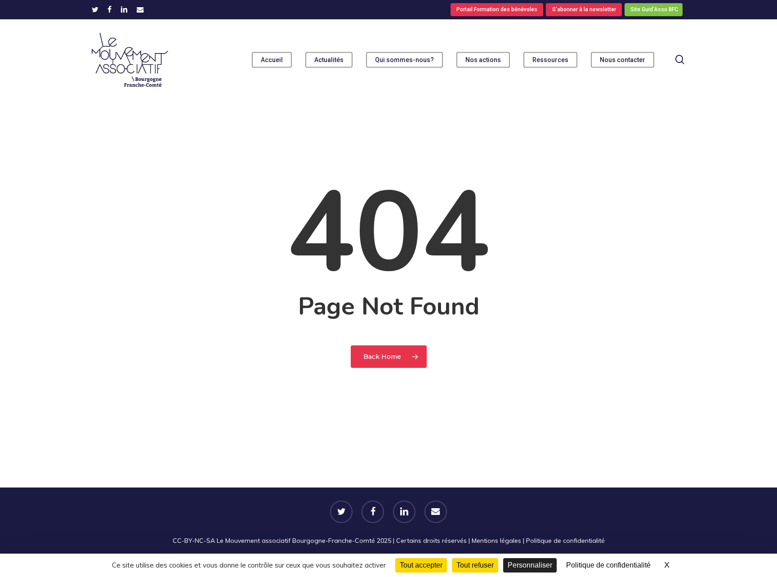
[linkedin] (124, 9)
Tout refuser (475, 565)
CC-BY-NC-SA (194, 541)
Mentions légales (496, 541)
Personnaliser (530, 565)
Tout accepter (421, 565)
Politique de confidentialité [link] (608, 565)
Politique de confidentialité (565, 541)
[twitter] (95, 9)
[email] (140, 9)
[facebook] (109, 9)
